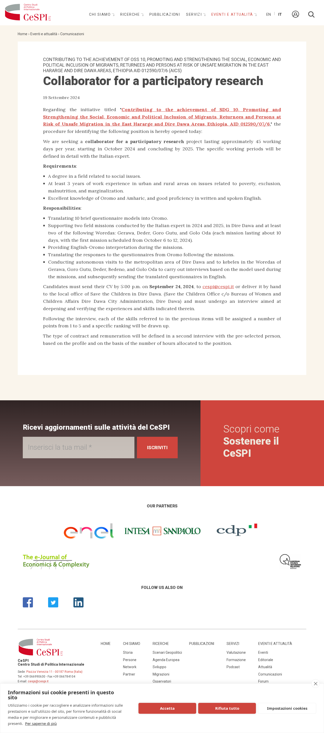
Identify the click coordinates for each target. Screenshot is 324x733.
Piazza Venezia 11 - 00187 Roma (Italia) (54, 671)
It (280, 14)
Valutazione (236, 652)
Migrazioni (161, 674)
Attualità (265, 667)
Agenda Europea (166, 660)
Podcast (233, 667)
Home (22, 34)
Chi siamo (100, 14)
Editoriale (265, 660)
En (268, 14)
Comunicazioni (72, 34)
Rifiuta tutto (227, 708)
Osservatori (162, 681)
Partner (129, 674)
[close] (315, 683)
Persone (129, 660)
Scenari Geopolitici (167, 652)
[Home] (28, 12)
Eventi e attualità (232, 14)
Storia (128, 652)
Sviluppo (159, 667)
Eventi (263, 652)
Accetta (167, 708)
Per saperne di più (41, 723)
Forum (263, 681)
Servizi (194, 14)
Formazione (236, 660)
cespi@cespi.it (218, 286)
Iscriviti (157, 447)
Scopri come (251, 441)
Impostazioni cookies (287, 708)
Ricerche (130, 14)
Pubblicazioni (164, 14)
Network (129, 667)
